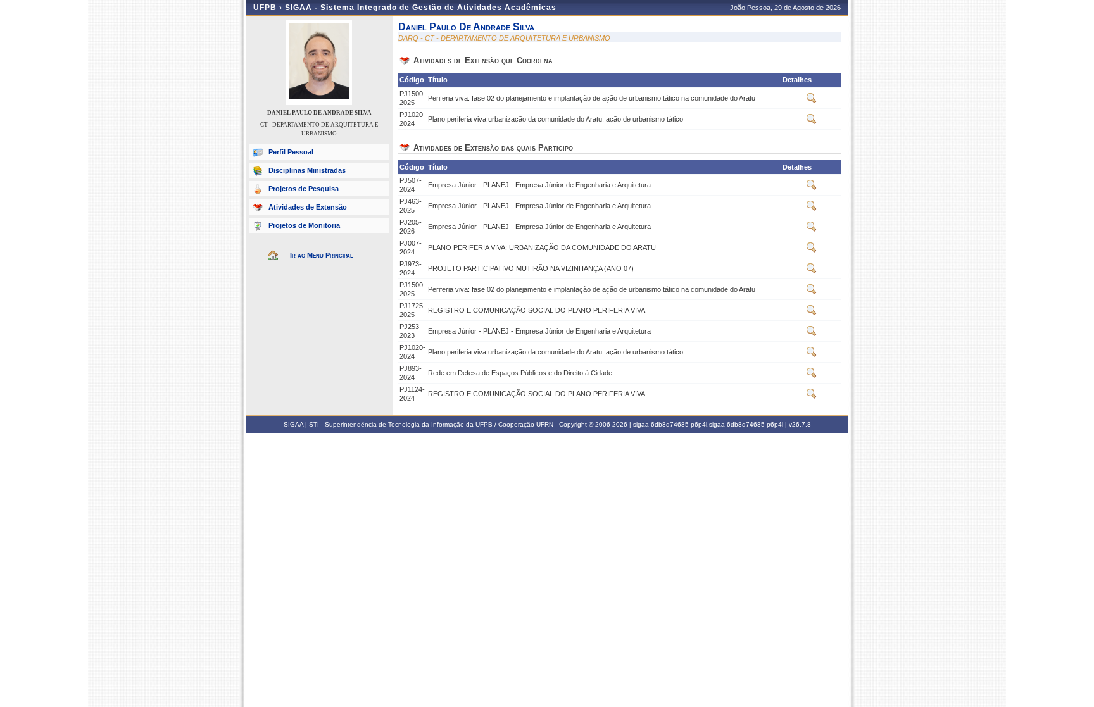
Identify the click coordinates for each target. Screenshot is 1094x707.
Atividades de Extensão (307, 207)
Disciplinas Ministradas (307, 170)
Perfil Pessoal (290, 152)
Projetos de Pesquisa (303, 188)
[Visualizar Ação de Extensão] (812, 100)
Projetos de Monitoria (304, 225)
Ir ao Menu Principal (321, 255)
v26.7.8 (800, 424)
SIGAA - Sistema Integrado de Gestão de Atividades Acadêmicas (420, 7)
